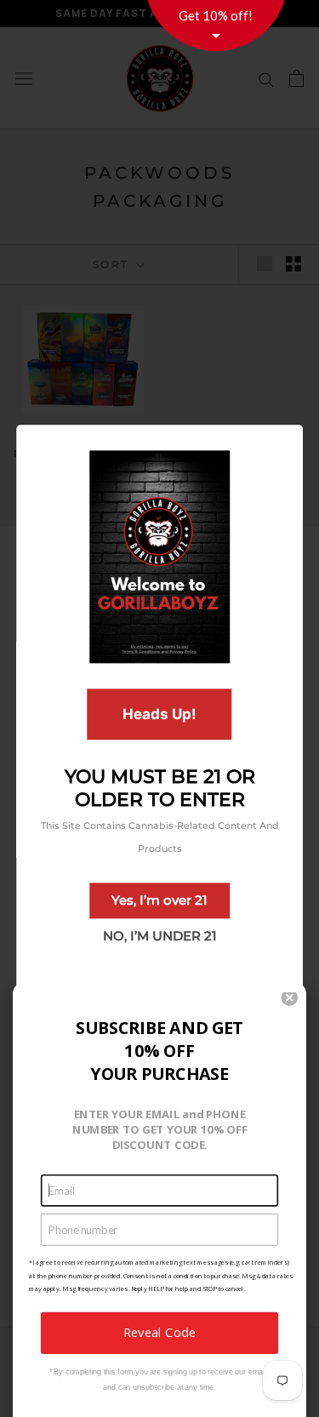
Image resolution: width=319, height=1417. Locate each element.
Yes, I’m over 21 (159, 900)
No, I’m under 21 (160, 936)
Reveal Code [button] (159, 1332)
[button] (289, 997)
